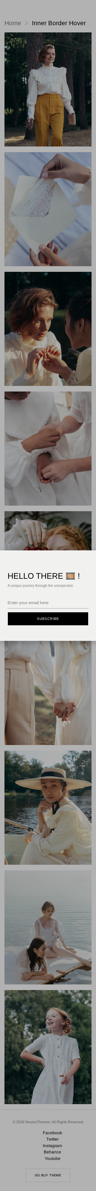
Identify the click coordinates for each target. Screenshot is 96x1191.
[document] (48, 595)
